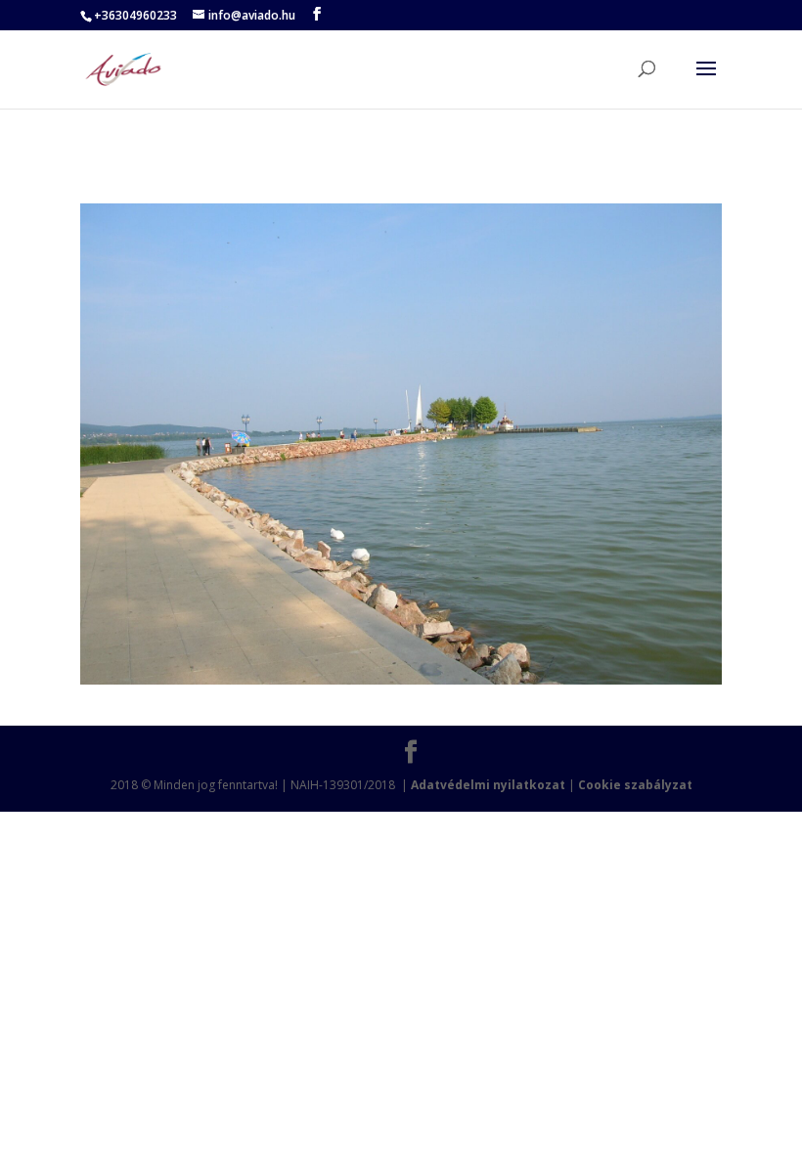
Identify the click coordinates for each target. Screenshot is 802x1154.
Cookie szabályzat (635, 785)
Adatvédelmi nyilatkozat (488, 785)
